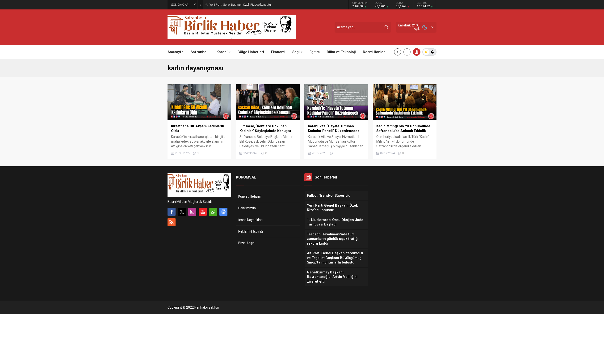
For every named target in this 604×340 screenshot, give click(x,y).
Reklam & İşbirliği (251, 231)
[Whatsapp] (213, 212)
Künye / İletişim (249, 196)
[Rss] (172, 222)
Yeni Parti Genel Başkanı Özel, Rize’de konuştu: (241, 4)
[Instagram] (192, 212)
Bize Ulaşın (246, 243)
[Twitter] (182, 212)
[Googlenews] (223, 212)
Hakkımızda (247, 208)
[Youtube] (203, 212)
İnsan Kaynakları (250, 220)
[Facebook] (172, 212)
